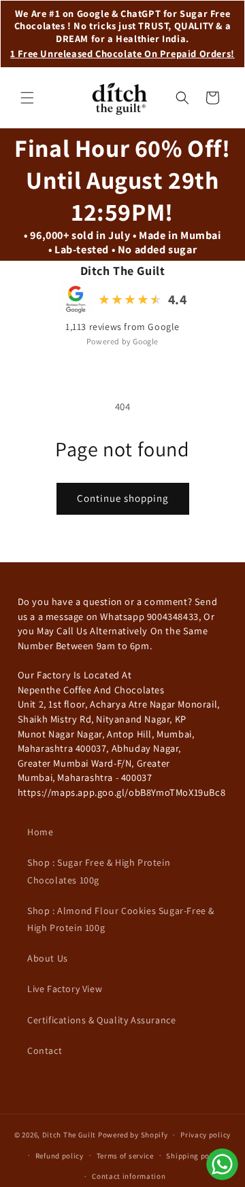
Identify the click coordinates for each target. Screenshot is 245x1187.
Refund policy (59, 1156)
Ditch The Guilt (69, 1134)
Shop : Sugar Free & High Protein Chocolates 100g (98, 870)
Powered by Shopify (133, 1134)
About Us (47, 958)
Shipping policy (194, 1156)
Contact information (128, 1176)
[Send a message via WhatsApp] (222, 1164)
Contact (44, 1050)
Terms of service (125, 1156)
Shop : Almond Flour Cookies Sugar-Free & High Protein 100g (120, 919)
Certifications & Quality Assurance (101, 1020)
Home (40, 832)
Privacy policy (205, 1134)
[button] (27, 98)
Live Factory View (64, 989)
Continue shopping (123, 498)
